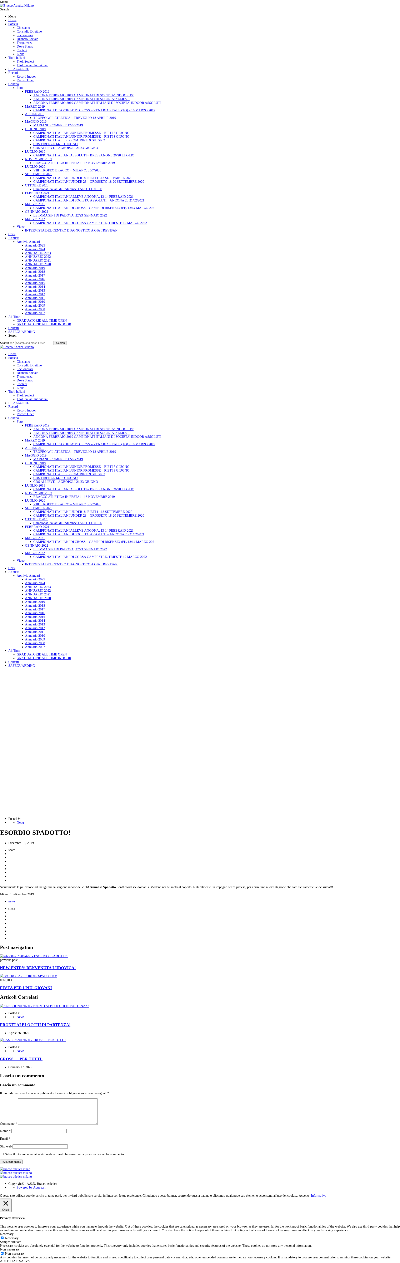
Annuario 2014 (35, 286)
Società (13, 24)
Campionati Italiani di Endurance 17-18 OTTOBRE (67, 189)
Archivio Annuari (28, 241)
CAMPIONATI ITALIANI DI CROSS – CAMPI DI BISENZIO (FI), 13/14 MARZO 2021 (94, 208)
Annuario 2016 (35, 279)
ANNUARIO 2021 (38, 260)
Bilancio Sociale (27, 39)
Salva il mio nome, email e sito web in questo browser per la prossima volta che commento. (65, 1154)
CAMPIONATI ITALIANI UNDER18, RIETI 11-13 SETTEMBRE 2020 (82, 178)
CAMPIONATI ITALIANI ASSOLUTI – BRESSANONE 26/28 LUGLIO (83, 155)
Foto (20, 87)
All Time (14, 316)
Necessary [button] (7, 1234)
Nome (5, 1131)
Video (21, 226)
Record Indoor (26, 76)
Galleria (13, 84)
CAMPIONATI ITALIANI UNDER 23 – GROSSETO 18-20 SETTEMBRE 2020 (88, 181)
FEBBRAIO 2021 (37, 193)
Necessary (12, 1238)
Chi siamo (23, 27)
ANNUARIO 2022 (38, 256)
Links (20, 54)
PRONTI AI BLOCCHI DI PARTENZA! (35, 1025)
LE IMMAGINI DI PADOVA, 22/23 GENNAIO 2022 (70, 215)
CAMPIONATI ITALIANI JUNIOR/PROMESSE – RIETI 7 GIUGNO (81, 133)
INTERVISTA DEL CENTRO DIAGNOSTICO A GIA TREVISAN (71, 230)
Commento (8, 1123)
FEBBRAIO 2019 (37, 91)
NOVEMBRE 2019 (38, 159)
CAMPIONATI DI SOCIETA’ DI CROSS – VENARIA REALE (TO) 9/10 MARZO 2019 (94, 110)
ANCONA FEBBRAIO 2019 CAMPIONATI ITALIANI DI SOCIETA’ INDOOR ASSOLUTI (97, 102)
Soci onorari (25, 35)
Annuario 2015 (35, 283)
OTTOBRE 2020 (36, 185)
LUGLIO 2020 (35, 166)
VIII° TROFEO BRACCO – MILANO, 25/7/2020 (67, 170)
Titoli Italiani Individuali (32, 65)
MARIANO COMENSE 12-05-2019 (58, 125)
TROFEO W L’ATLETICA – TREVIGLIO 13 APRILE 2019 (74, 118)
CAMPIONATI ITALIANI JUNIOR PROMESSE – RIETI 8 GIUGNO (81, 136)
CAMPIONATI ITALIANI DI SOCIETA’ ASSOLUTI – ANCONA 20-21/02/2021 (88, 200)
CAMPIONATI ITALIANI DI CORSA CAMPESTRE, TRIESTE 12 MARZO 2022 (90, 223)
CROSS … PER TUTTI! (21, 1059)
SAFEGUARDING (21, 331)
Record (13, 72)
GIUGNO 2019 (35, 129)
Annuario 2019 (35, 268)
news (11, 901)
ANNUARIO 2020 (38, 264)
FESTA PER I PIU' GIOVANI (26, 988)
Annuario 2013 (35, 290)
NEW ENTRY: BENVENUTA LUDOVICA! (38, 968)
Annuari (13, 238)
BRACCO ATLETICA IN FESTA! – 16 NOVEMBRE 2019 (74, 163)
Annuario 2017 (35, 275)
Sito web (6, 1146)
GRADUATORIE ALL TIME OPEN (42, 320)
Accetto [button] (304, 1195)
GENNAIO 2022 (36, 211)
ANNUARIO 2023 (38, 253)
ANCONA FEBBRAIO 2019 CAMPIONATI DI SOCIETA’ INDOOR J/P (83, 95)
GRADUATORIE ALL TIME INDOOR (44, 324)
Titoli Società (25, 61)
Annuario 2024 (35, 249)
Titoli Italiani (16, 57)
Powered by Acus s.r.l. (31, 1187)
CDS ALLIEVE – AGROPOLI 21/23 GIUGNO (65, 148)
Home (12, 20)
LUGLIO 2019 (35, 151)
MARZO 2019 (35, 106)
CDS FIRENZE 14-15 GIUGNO (55, 144)
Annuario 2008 (35, 309)
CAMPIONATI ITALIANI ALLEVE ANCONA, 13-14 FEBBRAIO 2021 (83, 196)
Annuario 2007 (35, 313)
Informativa (318, 1195)
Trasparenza (24, 42)
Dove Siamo (25, 46)
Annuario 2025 (35, 245)
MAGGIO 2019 (35, 121)
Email (5, 1138)
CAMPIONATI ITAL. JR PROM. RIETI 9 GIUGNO (69, 140)
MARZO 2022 (35, 219)
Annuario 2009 (35, 305)
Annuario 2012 (35, 294)
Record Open (25, 80)
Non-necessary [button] (10, 1249)
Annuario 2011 (35, 298)
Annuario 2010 (35, 301)
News (20, 822)
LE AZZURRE (18, 69)
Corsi (11, 234)
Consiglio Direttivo (29, 31)
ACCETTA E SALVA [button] (15, 1261)
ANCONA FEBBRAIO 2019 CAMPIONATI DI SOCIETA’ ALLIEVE (81, 99)
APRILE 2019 (34, 114)
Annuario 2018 (35, 271)
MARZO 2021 (35, 204)
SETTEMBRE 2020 (38, 174)
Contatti (22, 50)
